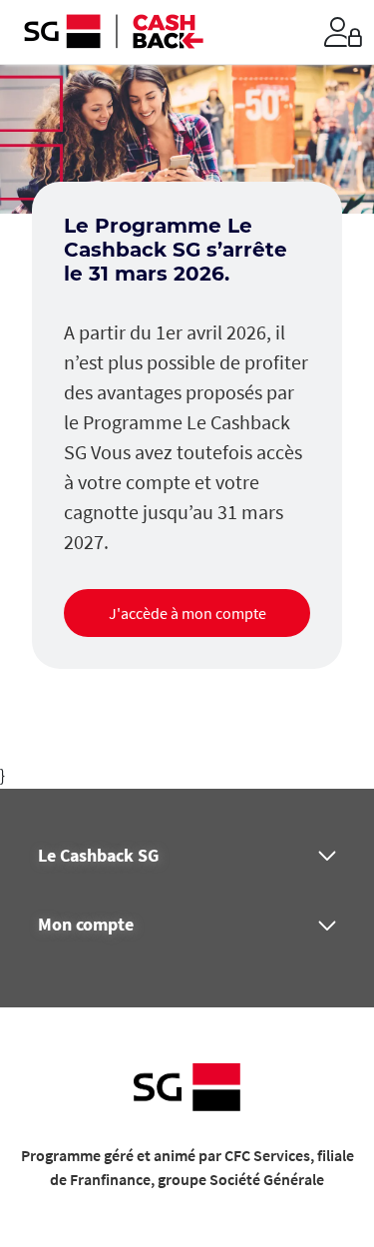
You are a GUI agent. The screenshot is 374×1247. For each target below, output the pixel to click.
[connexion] (343, 32)
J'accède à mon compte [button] (187, 613)
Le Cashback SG (98, 856)
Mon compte (86, 924)
